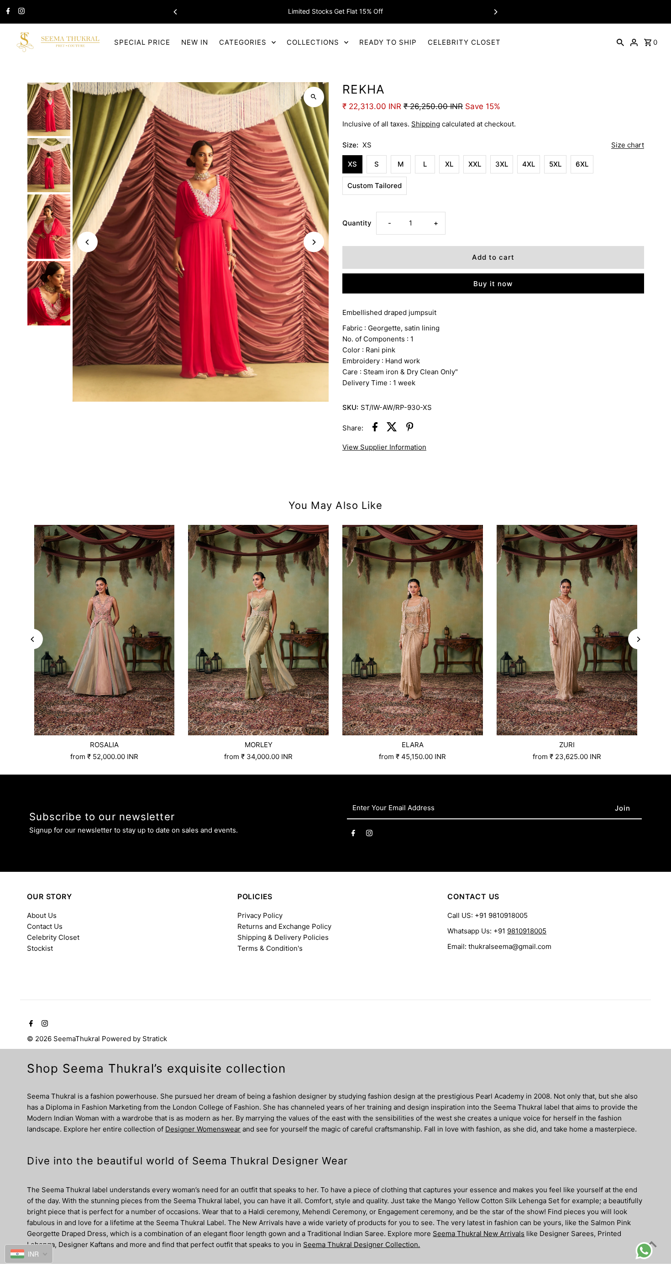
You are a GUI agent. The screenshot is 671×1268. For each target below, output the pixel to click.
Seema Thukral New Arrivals (478, 1233)
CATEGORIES (243, 42)
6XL (582, 164)
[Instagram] (20, 12)
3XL (501, 164)
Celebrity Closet (53, 937)
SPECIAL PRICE (142, 42)
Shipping (425, 124)
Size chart (627, 145)
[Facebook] (7, 12)
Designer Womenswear (203, 1129)
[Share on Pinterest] (410, 428)
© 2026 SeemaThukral (64, 1038)
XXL (474, 164)
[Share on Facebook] (374, 428)
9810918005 (526, 931)
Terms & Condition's (270, 948)
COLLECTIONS (313, 42)
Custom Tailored (374, 185)
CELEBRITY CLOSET (464, 42)
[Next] (495, 12)
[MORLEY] (258, 630)
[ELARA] (412, 630)
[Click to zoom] (314, 97)
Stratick (154, 1038)
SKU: (350, 407)
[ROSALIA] (104, 630)
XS (352, 164)
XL (449, 164)
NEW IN (194, 42)
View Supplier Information (384, 447)
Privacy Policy (260, 915)
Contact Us (45, 926)
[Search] (620, 42)
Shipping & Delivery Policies (283, 937)
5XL (555, 164)
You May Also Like (335, 505)
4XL (528, 164)
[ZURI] (567, 630)
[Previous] (176, 12)
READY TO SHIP (388, 42)
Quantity (357, 223)
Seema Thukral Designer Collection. (361, 1244)
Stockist (40, 948)
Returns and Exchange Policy (284, 926)
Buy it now (493, 283)
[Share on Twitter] (392, 428)
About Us (42, 915)
